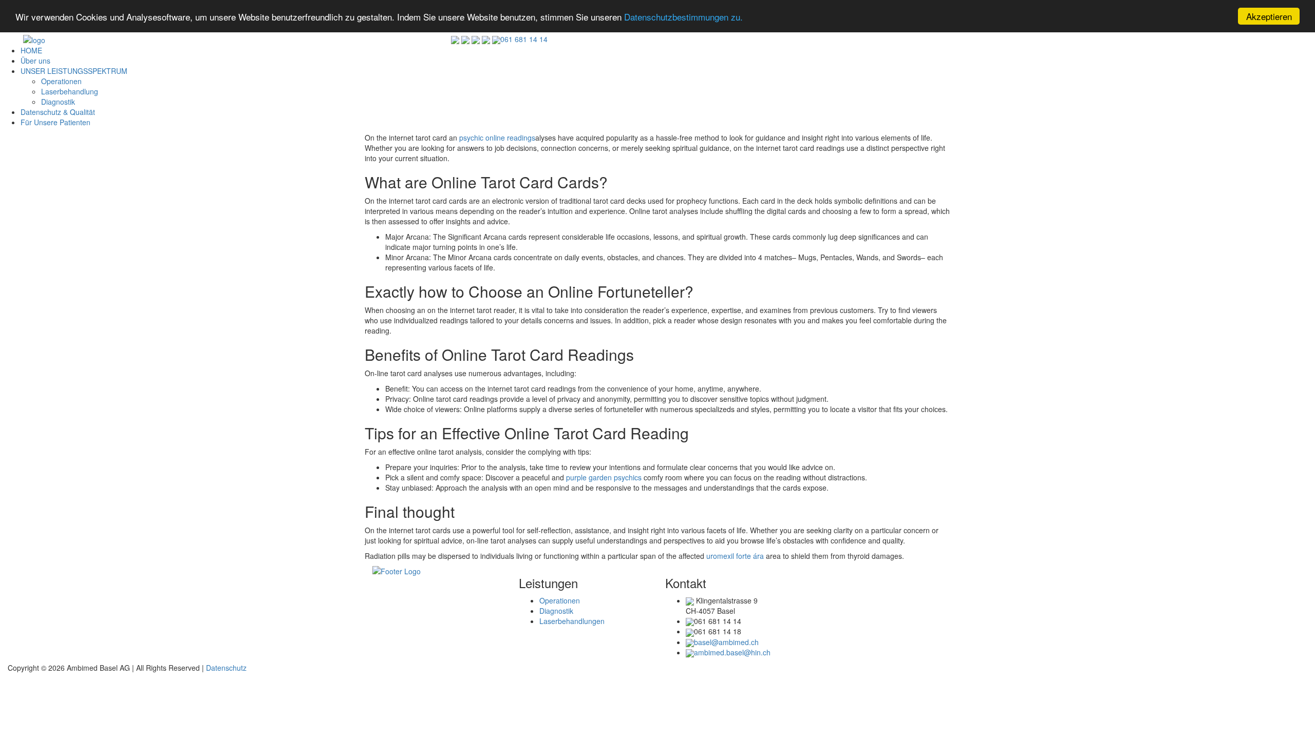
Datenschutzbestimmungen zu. (683, 16)
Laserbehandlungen (572, 621)
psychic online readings (497, 137)
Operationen (61, 81)
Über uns (35, 60)
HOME (31, 50)
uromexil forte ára (735, 556)
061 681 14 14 (524, 39)
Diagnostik (58, 101)
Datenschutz (226, 668)
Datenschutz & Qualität (58, 112)
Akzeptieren (1269, 16)
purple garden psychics (604, 477)
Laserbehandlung (69, 91)
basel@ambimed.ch (726, 642)
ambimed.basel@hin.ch (732, 652)
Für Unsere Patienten (55, 122)
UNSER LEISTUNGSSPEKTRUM (74, 71)
